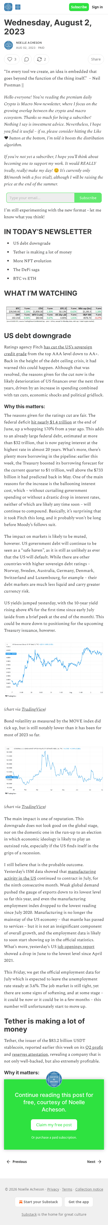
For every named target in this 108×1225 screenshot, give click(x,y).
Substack (29, 1214)
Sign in (97, 7)
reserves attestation (30, 1054)
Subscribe (79, 7)
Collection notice (89, 1189)
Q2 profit (94, 1047)
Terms (67, 1189)
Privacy (53, 1189)
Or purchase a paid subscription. (54, 1137)
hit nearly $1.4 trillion (51, 422)
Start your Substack (41, 1201)
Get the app (79, 1201)
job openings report (76, 946)
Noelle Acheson (29, 42)
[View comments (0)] (27, 59)
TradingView (33, 709)
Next (91, 1161)
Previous (20, 1161)
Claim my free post (54, 1125)
